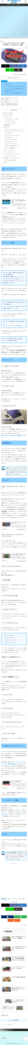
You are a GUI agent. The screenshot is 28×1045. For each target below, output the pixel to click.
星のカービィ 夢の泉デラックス (13, 145)
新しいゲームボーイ (8, 112)
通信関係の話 (7, 125)
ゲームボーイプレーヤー (11, 123)
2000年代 (4, 898)
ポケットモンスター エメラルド (13, 135)
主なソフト (6, 127)
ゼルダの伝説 (9, 137)
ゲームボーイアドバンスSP (12, 119)
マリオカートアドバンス (11, 141)
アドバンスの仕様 (8, 114)
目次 (12, 110)
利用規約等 (4, 1038)
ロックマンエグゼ (10, 151)
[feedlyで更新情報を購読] (20, 916)
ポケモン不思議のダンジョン (12, 147)
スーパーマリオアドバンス (12, 143)
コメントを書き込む (14, 1020)
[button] (18, 70)
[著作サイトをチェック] (7, 916)
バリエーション (7, 117)
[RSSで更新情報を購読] (14, 920)
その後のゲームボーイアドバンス (11, 158)
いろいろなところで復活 (9, 160)
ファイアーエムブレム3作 (11, 139)
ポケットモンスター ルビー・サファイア (15, 129)
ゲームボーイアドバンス (14, 898)
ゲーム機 (22, 898)
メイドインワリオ (10, 149)
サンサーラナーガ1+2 (10, 156)
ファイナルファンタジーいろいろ (13, 154)
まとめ (5, 162)
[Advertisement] (14, 23)
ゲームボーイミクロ (10, 121)
